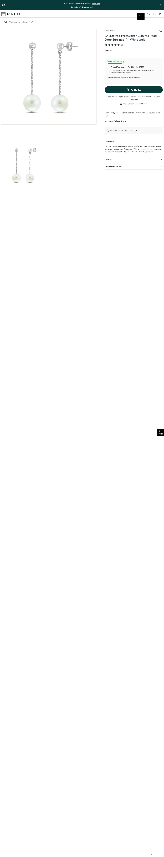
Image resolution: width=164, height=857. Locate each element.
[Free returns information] (135, 130)
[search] (5, 22)
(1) (122, 45)
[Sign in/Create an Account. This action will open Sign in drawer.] (154, 14)
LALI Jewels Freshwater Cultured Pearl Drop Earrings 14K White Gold (131, 37)
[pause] (3, 5)
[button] (160, 5)
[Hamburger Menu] (3, 13)
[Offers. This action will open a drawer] (141, 16)
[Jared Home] (13, 14)
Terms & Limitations (134, 77)
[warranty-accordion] (160, 67)
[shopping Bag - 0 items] (161, 15)
